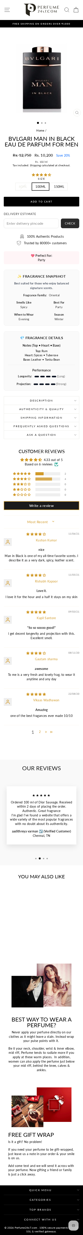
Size (41, 178)
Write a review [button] (41, 505)
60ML (23, 186)
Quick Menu (40, 1190)
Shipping (35, 165)
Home (40, 130)
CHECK (70, 223)
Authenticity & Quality (41, 409)
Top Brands (40, 1209)
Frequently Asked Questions (41, 426)
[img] (36, 534)
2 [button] (40, 732)
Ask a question (41, 434)
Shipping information (41, 417)
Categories (40, 1199)
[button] (41, 175)
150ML (59, 186)
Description (41, 400)
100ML (40, 186)
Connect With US (40, 1219)
